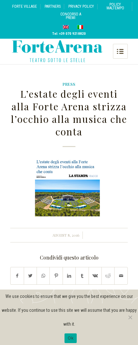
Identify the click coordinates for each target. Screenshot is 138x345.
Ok (70, 337)
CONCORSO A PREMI (70, 16)
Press (69, 84)
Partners (53, 6)
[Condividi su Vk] (95, 275)
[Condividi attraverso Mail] (121, 275)
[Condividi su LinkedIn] (69, 275)
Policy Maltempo (115, 6)
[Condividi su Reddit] (108, 275)
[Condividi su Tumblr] (82, 275)
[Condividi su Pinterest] (56, 275)
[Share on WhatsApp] (43, 275)
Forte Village (24, 6)
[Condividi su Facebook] (17, 275)
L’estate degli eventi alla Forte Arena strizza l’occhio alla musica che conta (69, 112)
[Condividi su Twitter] (30, 275)
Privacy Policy (81, 6)
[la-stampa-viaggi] (69, 188)
